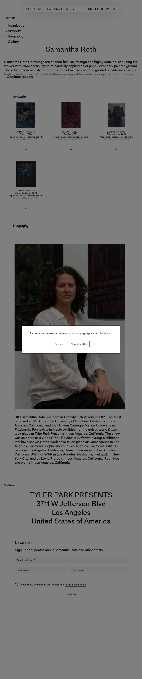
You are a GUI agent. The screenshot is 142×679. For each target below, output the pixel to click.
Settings (59, 344)
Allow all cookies (79, 344)
